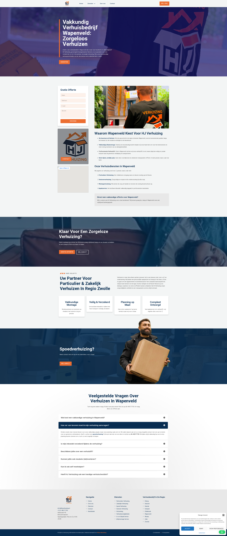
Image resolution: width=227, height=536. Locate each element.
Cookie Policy (202, 532)
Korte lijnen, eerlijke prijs (107, 158)
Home (81, 4)
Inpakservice (103, 188)
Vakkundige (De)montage (107, 145)
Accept (187, 529)
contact (66, 159)
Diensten (90, 4)
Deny (201, 529)
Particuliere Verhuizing (106, 175)
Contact (112, 4)
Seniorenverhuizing (105, 179)
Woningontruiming (105, 184)
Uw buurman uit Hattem (106, 138)
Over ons (102, 4)
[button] (223, 515)
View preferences (216, 529)
